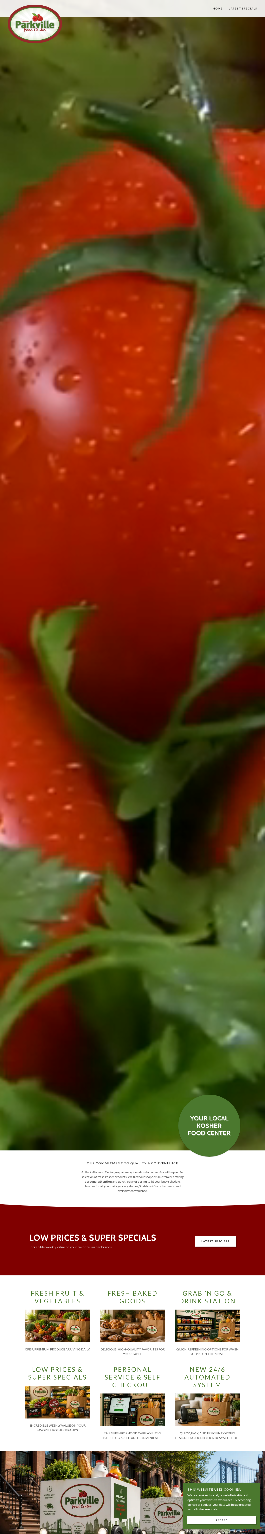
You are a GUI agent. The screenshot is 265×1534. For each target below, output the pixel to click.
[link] (39, 6)
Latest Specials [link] (243, 8)
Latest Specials (215, 1241)
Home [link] (218, 8)
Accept (221, 1520)
